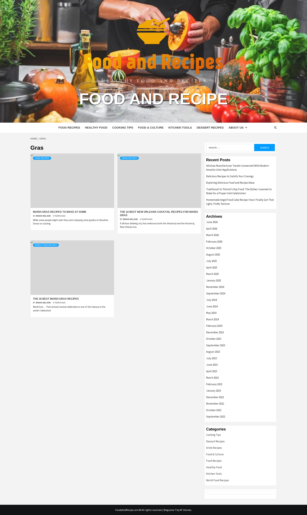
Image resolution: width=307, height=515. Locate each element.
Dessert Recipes (210, 127)
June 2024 (212, 306)
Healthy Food (96, 127)
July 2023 (211, 358)
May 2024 (211, 313)
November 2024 (215, 287)
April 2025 (211, 267)
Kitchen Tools (180, 127)
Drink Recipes (129, 158)
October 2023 (213, 339)
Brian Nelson (43, 216)
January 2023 (213, 390)
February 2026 (214, 241)
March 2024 (212, 319)
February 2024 (214, 326)
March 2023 (212, 377)
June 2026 (212, 222)
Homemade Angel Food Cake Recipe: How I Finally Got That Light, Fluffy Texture (240, 202)
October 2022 (213, 410)
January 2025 (213, 280)
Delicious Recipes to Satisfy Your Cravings (230, 176)
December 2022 (215, 397)
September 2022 (215, 416)
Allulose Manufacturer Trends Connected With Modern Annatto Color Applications (237, 168)
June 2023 (212, 364)
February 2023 (214, 384)
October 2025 (213, 248)
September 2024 (215, 293)
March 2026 (212, 235)
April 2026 (211, 228)
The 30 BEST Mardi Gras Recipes (56, 298)
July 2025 (211, 261)
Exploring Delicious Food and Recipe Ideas (230, 182)
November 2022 (215, 403)
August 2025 (213, 254)
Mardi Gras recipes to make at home (59, 212)
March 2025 (212, 274)
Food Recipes (69, 127)
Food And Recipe (153, 99)
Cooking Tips (122, 127)
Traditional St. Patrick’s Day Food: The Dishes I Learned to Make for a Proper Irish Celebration (239, 191)
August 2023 (213, 351)
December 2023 (215, 332)
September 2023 (215, 345)
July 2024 (211, 300)
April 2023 (211, 371)
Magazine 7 (170, 509)
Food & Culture (151, 127)
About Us (236, 127)
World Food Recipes (46, 245)
